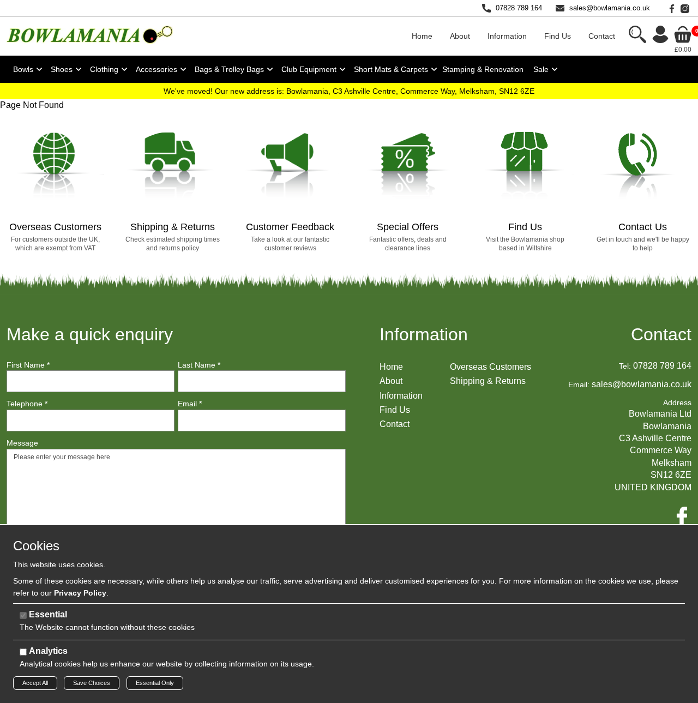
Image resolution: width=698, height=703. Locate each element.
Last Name (199, 364)
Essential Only (155, 683)
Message (22, 442)
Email (190, 403)
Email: (578, 384)
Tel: (625, 366)
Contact (661, 334)
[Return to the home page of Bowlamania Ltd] (90, 34)
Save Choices (91, 683)
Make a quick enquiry (90, 334)
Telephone (27, 403)
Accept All (35, 683)
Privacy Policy (80, 592)
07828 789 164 (519, 8)
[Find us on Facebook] (669, 8)
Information (424, 334)
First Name (28, 364)
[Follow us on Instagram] (682, 8)
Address (677, 402)
